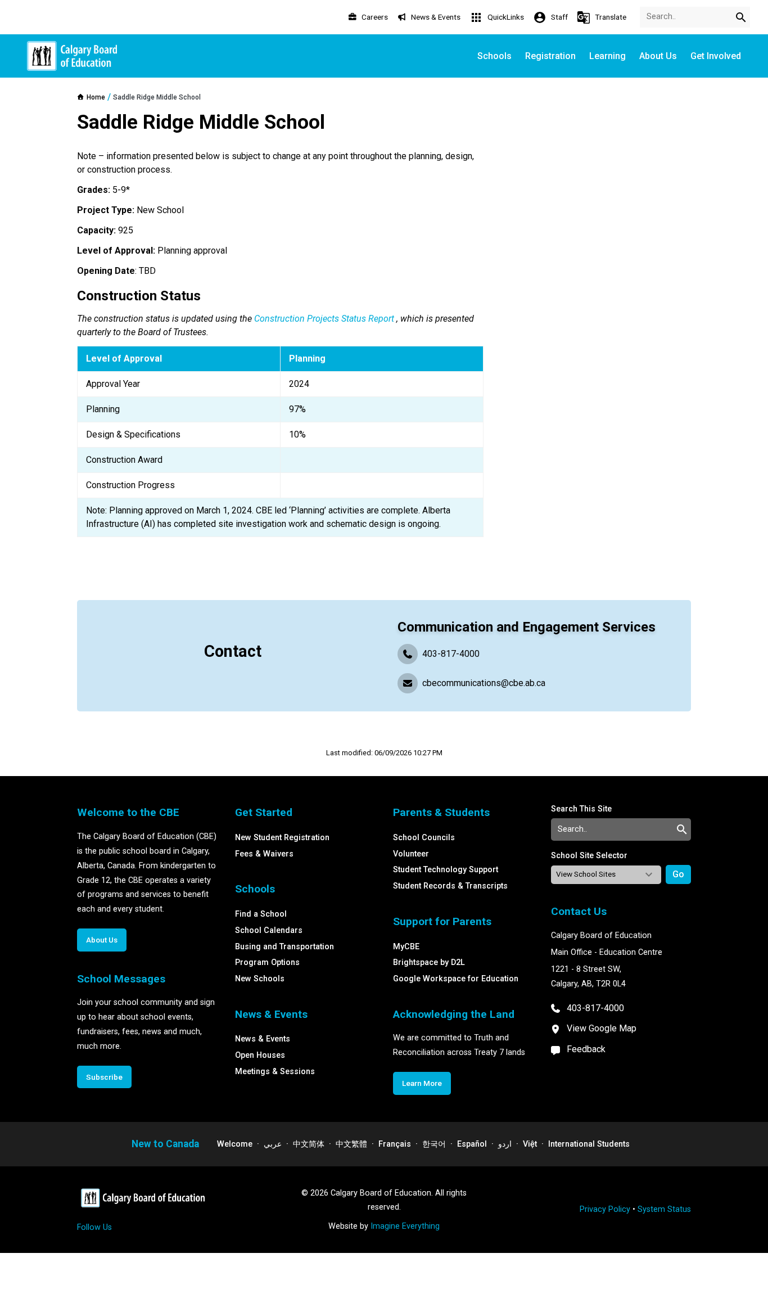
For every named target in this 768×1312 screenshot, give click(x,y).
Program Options (267, 962)
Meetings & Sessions (275, 1071)
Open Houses (260, 1055)
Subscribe (104, 1076)
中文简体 (308, 1144)
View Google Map (601, 1028)
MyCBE (406, 947)
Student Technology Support (445, 869)
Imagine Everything (405, 1226)
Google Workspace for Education (455, 979)
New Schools (259, 979)
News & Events (262, 1039)
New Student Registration (282, 837)
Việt (530, 1144)
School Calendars (268, 930)
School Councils (424, 837)
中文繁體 (351, 1144)
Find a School (261, 914)
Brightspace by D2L (429, 962)
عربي (273, 1144)
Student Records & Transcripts (450, 886)
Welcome (234, 1144)
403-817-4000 (451, 653)
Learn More (422, 1083)
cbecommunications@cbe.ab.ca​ (483, 683)
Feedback (586, 1049)
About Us (102, 939)
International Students (589, 1144)
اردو (505, 1144)
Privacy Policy (605, 1209)
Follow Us (94, 1227)
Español (472, 1144)
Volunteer (411, 854)
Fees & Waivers (264, 854)
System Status (664, 1209)
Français (394, 1144)
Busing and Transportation (284, 947)
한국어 (434, 1144)
